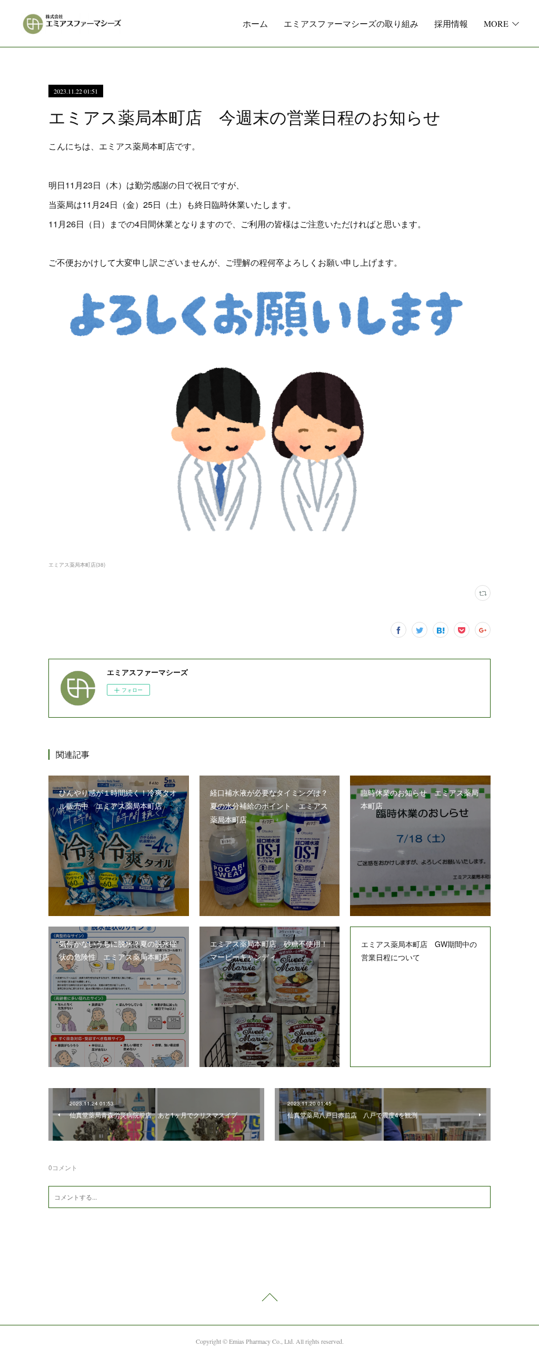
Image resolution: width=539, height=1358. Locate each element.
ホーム (255, 23)
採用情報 (451, 23)
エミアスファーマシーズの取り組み (351, 23)
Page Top (269, 1299)
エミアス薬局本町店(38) (76, 564)
